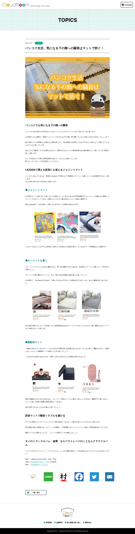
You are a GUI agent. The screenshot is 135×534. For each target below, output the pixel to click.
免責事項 (59, 522)
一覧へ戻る (36, 493)
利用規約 (49, 522)
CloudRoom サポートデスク (40, 462)
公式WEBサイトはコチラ (39, 465)
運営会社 (88, 522)
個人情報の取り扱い (74, 522)
